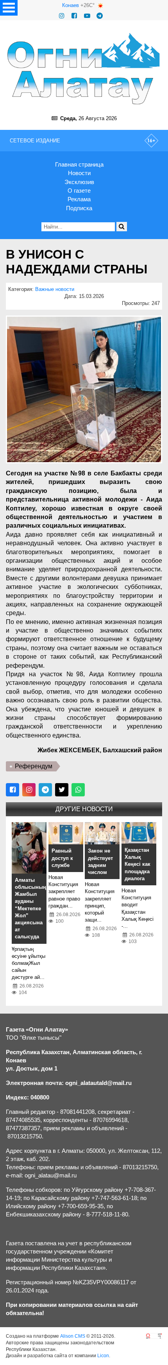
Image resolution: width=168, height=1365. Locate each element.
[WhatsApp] (78, 789)
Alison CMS (72, 1336)
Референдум (33, 766)
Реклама (79, 199)
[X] (61, 789)
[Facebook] (74, 15)
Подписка (79, 208)
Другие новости (84, 809)
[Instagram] (61, 15)
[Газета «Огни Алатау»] (84, 68)
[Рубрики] (9, 8)
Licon (103, 1355)
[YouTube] (87, 15)
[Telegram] (100, 15)
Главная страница (79, 164)
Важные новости (54, 289)
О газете (79, 190)
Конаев (70, 5)
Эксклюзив (79, 182)
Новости (79, 173)
